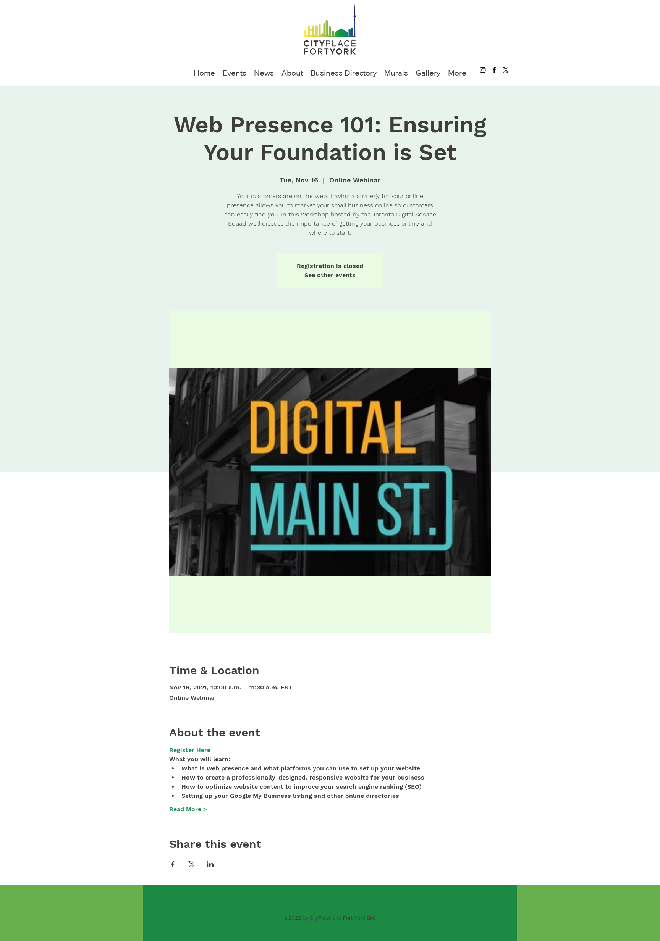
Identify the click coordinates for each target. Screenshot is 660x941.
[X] (506, 70)
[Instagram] (483, 70)
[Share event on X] (191, 864)
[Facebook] (494, 70)
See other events (330, 275)
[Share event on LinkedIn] (210, 864)
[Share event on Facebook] (172, 864)
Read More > (188, 809)
